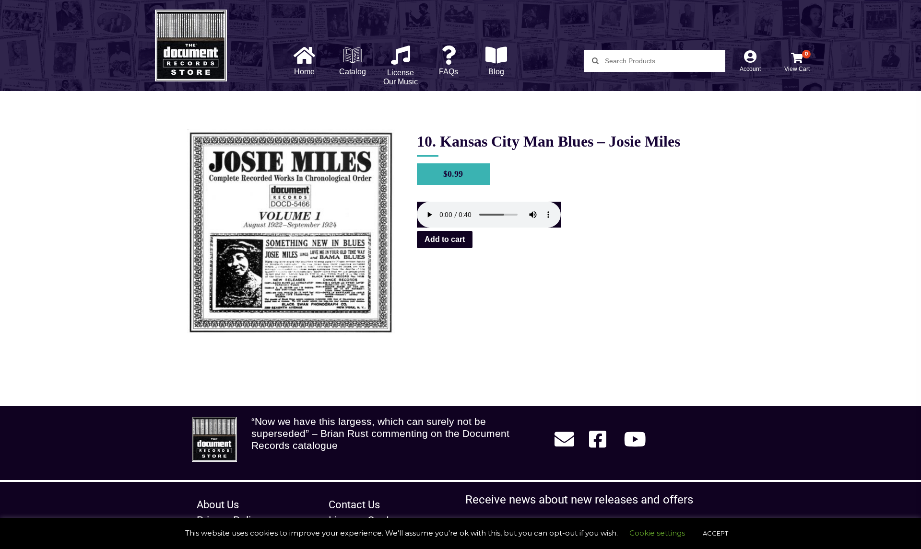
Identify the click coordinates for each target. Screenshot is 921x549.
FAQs (448, 72)
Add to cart (445, 239)
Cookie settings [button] (657, 533)
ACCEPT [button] (715, 533)
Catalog (352, 72)
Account (750, 69)
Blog (496, 72)
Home (304, 72)
